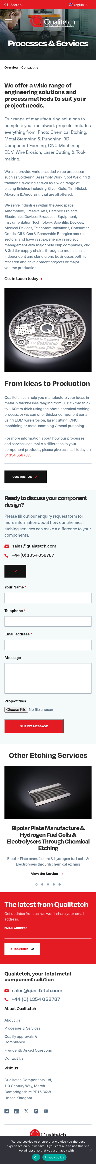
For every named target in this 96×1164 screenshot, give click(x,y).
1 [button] (36, 884)
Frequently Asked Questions (28, 1050)
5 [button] (59, 884)
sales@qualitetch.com (33, 545)
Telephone (14, 610)
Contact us (29, 67)
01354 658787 (17, 455)
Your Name (15, 587)
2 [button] (42, 884)
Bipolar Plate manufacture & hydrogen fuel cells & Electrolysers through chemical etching (48, 838)
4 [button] (54, 884)
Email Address (15, 928)
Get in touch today (21, 278)
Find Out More (45, 792)
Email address (18, 634)
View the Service (45, 873)
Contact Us (13, 1058)
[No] (90, 1150)
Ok (36, 1157)
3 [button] (48, 884)
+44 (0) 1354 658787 (32, 555)
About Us (12, 1020)
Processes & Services (22, 1028)
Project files (15, 701)
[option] (48, 822)
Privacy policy (54, 1157)
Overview (11, 67)
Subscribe (19, 949)
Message (12, 657)
